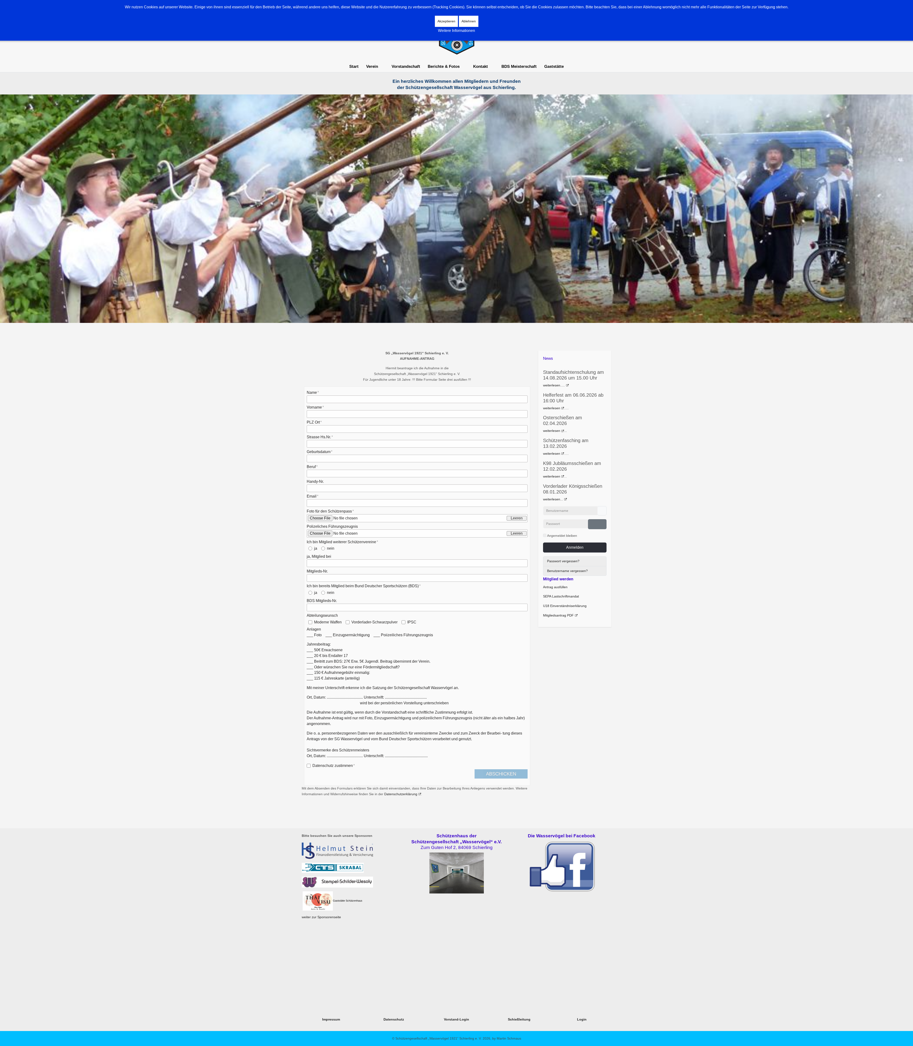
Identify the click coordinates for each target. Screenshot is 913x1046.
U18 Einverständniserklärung (565, 606)
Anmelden (574, 547)
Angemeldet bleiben (562, 536)
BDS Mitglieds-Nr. (322, 601)
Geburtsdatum (318, 452)
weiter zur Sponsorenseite (321, 917)
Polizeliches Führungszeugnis (332, 526)
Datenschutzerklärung (400, 794)
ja (315, 548)
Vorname (314, 407)
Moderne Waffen (328, 622)
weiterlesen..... (554, 385)
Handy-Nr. (315, 481)
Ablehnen (468, 21)
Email (311, 496)
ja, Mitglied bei (319, 556)
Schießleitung (519, 1019)
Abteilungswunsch (322, 615)
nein (330, 548)
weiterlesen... (553, 499)
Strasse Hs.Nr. (319, 437)
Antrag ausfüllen (555, 587)
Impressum (331, 1019)
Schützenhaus (354, 900)
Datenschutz (394, 1019)
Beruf (311, 467)
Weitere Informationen (456, 31)
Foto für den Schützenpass (329, 511)
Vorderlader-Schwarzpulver (374, 622)
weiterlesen (551, 408)
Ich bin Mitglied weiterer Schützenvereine (341, 542)
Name (312, 392)
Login (582, 1019)
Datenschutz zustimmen (332, 766)
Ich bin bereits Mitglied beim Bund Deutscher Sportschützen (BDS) (363, 586)
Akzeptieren (446, 21)
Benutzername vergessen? (567, 571)
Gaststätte (339, 900)
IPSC (411, 622)
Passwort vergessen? (563, 561)
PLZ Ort (313, 422)
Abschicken (501, 773)
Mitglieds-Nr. (317, 571)
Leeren (517, 518)
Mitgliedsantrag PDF (558, 615)
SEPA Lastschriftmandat (561, 596)
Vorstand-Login (456, 1019)
